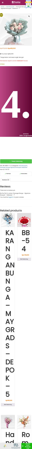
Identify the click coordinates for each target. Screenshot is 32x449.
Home (2, 6)
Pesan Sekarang (17, 161)
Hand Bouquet (10, 6)
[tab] (5, 179)
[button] (29, 16)
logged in (11, 197)
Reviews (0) (5, 180)
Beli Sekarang (8, 404)
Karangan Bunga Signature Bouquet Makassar (13, 167)
